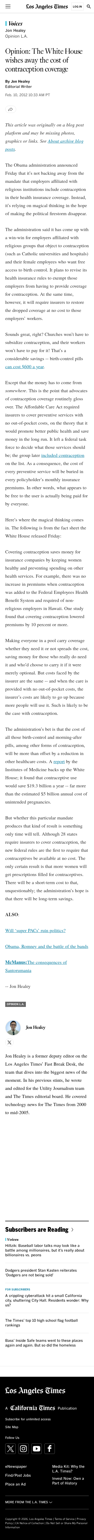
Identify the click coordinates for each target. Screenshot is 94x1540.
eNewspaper (16, 1467)
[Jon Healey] (13, 1028)
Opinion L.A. (16, 36)
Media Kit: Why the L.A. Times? (68, 1469)
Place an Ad (15, 1484)
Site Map (11, 1427)
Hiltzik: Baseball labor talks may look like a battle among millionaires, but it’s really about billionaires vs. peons (44, 1250)
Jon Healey (15, 31)
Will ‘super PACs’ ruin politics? (35, 930)
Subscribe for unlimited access (28, 1419)
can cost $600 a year (24, 366)
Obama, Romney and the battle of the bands (46, 946)
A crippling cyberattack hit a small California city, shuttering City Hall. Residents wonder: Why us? (47, 1300)
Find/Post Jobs (18, 1475)
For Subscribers (17, 1289)
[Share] (10, 109)
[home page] (47, 6)
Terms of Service (64, 1519)
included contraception (62, 455)
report (59, 761)
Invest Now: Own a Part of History (68, 1481)
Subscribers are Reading (36, 1229)
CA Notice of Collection (29, 1523)
